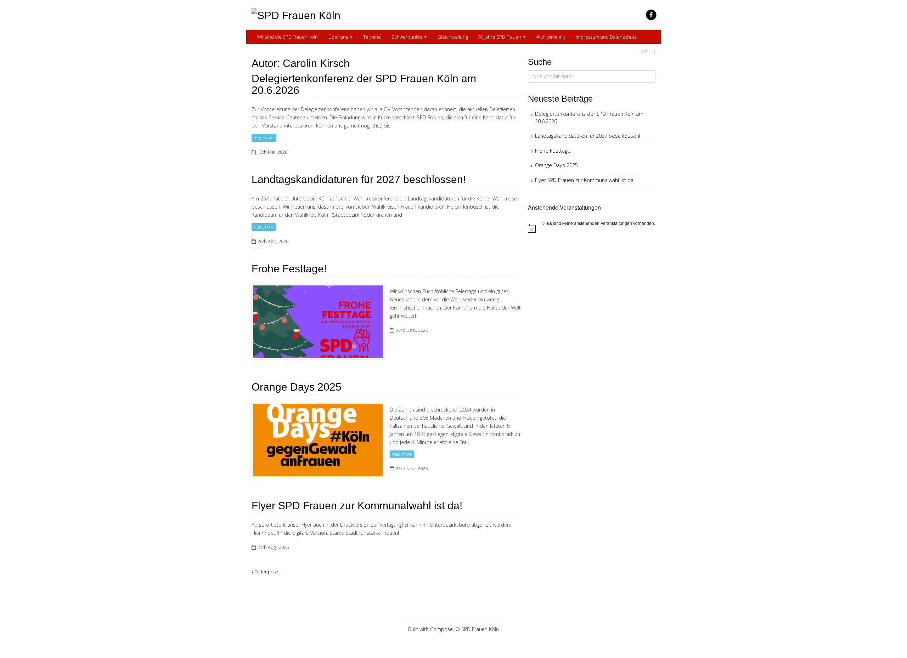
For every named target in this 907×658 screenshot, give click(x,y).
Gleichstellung (453, 37)
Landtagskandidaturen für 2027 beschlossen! (359, 179)
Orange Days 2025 (297, 387)
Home (645, 50)
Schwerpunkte (407, 37)
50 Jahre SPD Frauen (500, 37)
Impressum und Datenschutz (606, 37)
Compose (441, 629)
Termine (372, 37)
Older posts (266, 571)
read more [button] (264, 138)
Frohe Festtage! (289, 268)
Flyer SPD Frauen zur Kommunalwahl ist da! (357, 505)
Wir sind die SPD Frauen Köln (287, 37)
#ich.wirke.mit (550, 37)
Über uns (338, 37)
